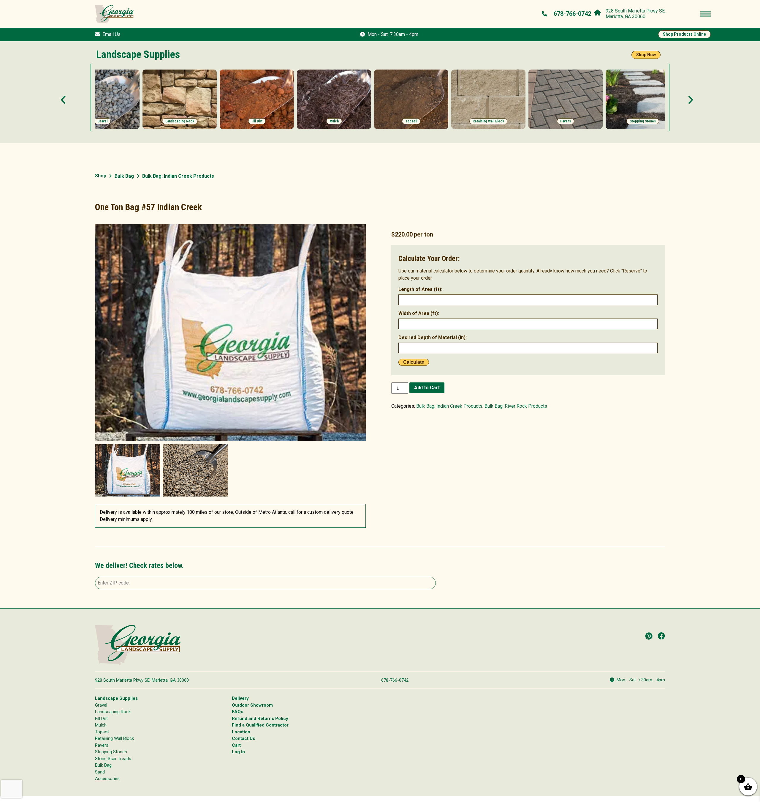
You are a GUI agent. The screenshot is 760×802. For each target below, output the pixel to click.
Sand (100, 772)
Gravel (101, 705)
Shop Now (646, 54)
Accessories (107, 778)
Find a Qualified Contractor (260, 725)
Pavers (101, 745)
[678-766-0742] (545, 13)
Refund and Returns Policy (260, 718)
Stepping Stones (111, 751)
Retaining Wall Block (114, 738)
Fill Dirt (101, 718)
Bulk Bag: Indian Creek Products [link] (178, 176)
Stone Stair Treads (113, 758)
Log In (238, 751)
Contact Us (243, 738)
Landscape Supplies (116, 698)
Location (241, 732)
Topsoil (102, 732)
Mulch (101, 725)
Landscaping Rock (113, 711)
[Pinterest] (648, 635)
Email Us (111, 34)
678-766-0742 (394, 680)
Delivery (240, 698)
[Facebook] (661, 635)
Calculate (413, 362)
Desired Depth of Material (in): (432, 337)
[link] (102, 99)
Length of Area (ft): (420, 289)
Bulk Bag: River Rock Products (515, 406)
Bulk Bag (124, 176)
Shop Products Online (684, 34)
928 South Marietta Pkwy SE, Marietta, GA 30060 (142, 680)
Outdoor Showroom (252, 705)
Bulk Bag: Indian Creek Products (449, 406)
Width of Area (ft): (418, 313)
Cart (236, 745)
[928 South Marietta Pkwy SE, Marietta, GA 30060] (599, 11)
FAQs (237, 711)
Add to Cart (427, 387)
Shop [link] (100, 176)
